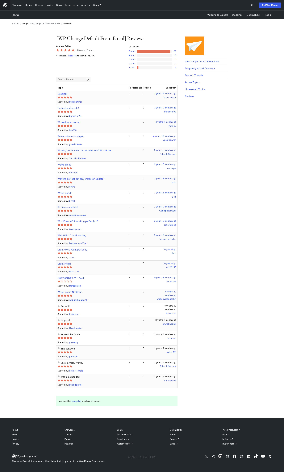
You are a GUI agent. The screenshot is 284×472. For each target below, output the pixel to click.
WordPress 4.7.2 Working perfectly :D (78, 221)
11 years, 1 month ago (165, 320)
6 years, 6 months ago (165, 164)
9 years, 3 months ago (165, 277)
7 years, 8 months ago (165, 192)
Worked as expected (69, 122)
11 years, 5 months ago (164, 376)
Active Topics (192, 82)
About (15, 430)
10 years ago (169, 249)
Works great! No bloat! (70, 292)
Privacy (15, 443)
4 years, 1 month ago (165, 122)
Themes (68, 434)
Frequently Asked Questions (200, 68)
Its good (65, 320)
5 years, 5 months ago (165, 150)
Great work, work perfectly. (73, 249)
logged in (72, 56)
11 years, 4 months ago (164, 362)
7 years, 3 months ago (165, 178)
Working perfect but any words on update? (81, 178)
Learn (120, 430)
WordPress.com (231, 430)
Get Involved (176, 430)
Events (173, 434)
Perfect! (65, 306)
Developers (123, 439)
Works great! (64, 164)
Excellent (62, 93)
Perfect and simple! (68, 108)
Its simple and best (68, 207)
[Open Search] (252, 5)
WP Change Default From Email (45, 23)
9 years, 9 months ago (165, 235)
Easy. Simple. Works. (72, 362)
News (14, 434)
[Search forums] (88, 79)
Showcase (69, 430)
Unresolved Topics (195, 89)
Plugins (67, 439)
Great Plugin (64, 263)
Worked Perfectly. (70, 334)
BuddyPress (229, 443)
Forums (15, 15)
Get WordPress (270, 5)
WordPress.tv (125, 443)
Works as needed (70, 376)
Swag (174, 443)
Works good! (64, 193)
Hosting (15, 439)
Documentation (124, 434)
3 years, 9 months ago (165, 107)
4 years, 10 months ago (164, 136)
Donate (175, 439)
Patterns (68, 443)
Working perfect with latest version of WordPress (84, 150)
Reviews (189, 96)
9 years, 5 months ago (165, 221)
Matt (225, 434)
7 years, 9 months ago (165, 206)
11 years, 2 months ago (165, 334)
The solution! (68, 348)
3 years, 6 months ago (165, 93)
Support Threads (194, 75)
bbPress (227, 439)
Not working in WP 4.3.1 (71, 277)
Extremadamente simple (71, 136)
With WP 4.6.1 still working (72, 235)
